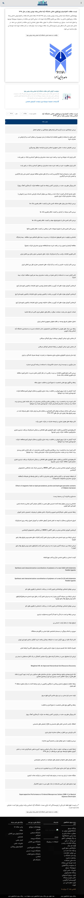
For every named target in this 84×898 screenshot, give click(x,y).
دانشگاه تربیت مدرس (33, 850)
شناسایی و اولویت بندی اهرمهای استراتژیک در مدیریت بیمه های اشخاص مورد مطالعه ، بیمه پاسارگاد (46, 237)
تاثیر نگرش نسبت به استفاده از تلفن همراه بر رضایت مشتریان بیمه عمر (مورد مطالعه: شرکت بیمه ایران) (47, 276)
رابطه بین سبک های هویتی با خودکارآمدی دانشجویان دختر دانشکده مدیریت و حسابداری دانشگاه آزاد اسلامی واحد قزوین (45, 330)
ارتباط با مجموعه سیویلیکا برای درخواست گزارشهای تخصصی (41, 102)
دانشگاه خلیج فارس (33, 847)
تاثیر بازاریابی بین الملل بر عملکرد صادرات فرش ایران (60, 732)
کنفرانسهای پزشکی (17, 846)
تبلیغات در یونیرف (52, 841)
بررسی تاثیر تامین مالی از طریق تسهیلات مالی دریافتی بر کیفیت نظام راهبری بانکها (51, 229)
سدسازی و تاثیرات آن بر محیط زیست (64, 496)
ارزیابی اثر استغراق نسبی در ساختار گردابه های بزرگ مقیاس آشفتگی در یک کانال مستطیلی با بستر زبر (45, 656)
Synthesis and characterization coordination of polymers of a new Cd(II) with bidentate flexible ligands (45, 569)
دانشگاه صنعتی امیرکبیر (35, 833)
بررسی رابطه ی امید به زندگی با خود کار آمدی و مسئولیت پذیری (56, 614)
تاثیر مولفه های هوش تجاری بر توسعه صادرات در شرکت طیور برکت (56, 422)
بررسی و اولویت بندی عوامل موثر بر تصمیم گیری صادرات (59, 741)
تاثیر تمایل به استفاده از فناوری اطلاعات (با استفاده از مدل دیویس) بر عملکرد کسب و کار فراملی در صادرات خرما (47, 138)
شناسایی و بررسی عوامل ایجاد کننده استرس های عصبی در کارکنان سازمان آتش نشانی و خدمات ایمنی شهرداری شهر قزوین (46, 505)
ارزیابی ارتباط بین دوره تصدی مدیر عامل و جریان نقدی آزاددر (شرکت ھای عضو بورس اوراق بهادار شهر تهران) (46, 538)
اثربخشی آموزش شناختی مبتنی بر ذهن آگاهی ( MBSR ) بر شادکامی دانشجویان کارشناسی (49, 530)
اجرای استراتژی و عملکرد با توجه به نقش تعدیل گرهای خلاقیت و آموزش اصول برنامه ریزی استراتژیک (45, 521)
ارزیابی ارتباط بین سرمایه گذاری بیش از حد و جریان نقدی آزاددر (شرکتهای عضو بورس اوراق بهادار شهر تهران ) (46, 547)
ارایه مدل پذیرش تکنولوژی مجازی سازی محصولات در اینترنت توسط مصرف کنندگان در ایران (49, 355)
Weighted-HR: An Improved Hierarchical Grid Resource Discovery (53, 666)
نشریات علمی (18, 843)
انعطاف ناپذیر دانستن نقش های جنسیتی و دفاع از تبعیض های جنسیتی (54, 724)
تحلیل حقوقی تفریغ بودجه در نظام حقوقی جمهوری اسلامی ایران (56, 322)
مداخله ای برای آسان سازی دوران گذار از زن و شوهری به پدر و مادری (55, 768)
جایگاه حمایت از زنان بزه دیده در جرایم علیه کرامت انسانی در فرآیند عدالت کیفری (51, 775)
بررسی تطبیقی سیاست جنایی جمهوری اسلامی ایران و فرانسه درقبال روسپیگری (52, 148)
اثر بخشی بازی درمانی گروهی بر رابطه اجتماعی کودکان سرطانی (57, 347)
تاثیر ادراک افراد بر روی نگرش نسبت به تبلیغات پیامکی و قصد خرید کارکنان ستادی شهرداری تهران (47, 640)
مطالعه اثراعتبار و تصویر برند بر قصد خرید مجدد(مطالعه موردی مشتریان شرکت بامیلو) (50, 246)
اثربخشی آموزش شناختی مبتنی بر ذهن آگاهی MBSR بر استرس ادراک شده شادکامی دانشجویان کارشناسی (47, 469)
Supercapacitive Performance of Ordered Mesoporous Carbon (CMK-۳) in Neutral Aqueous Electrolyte (47, 795)
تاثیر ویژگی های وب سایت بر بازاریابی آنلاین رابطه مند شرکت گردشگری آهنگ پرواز (51, 714)
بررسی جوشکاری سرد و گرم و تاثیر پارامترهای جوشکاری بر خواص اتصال (54, 130)
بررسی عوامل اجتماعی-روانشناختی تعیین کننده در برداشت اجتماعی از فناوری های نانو (50, 589)
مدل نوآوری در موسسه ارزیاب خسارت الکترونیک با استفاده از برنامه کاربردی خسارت (51, 365)
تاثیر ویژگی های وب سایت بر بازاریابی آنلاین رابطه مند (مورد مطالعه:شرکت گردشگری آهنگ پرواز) (47, 186)
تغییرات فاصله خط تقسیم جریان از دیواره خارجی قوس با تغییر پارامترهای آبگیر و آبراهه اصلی (48, 648)
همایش (20, 837)
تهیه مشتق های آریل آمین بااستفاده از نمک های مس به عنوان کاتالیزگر (55, 784)
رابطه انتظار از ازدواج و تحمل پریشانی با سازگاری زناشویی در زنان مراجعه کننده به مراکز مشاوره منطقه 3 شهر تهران (45, 685)
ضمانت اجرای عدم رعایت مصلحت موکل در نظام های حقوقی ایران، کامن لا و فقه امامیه (50, 312)
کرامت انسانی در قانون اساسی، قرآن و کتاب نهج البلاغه (59, 557)
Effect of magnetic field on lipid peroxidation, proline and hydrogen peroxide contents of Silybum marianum (46, 487)
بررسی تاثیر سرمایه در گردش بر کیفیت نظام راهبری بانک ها (58, 212)
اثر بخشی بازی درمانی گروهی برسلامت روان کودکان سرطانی (58, 338)
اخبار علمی (19, 840)
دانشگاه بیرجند (35, 838)
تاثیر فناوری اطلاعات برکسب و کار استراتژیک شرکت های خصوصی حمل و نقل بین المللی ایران (48, 254)
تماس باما (72, 889)
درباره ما (64, 889)
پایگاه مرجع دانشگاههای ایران (68, 896)
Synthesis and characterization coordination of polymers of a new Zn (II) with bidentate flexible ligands (45, 580)
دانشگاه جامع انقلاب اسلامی (33, 855)
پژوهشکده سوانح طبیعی (34, 828)
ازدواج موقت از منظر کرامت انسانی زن (64, 623)
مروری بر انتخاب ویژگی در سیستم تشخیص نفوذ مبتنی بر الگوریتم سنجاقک (53, 631)
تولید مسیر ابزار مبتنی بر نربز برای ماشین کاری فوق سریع (59, 695)
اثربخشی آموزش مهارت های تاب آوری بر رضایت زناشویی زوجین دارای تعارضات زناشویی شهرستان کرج (45, 294)
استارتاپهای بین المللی (15, 833)
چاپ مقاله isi (18, 827)
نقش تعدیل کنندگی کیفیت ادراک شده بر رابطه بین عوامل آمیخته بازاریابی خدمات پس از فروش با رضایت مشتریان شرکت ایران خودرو (47, 195)
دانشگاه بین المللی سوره (34, 842)
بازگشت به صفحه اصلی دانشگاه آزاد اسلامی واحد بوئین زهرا (42, 35)
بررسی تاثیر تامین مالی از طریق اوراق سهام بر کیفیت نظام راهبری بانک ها (54, 220)
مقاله (21, 830)
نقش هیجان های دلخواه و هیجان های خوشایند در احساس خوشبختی (55, 760)
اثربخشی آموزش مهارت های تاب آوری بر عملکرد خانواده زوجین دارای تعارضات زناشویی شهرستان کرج (46, 303)
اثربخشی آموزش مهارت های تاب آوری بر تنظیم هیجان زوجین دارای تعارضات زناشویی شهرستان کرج (46, 286)
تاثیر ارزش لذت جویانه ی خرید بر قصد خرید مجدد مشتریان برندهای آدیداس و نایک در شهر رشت (47, 157)
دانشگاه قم (36, 860)
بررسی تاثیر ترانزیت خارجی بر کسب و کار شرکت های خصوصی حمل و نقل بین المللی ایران (49, 265)
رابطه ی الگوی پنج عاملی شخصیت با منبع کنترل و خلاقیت (58, 705)
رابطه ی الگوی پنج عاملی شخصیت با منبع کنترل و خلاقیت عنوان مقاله (55, 383)
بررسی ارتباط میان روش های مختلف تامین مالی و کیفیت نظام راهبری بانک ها (53, 204)
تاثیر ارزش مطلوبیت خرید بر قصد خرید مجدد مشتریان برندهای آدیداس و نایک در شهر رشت (48, 166)
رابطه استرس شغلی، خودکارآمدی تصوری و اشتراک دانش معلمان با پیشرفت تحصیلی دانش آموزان (46, 512)
